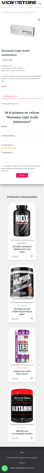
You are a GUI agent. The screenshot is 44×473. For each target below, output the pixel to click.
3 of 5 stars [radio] (9, 148)
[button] (39, 20)
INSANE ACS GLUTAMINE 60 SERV (22, 432)
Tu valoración (7, 152)
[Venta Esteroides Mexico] (20, 3)
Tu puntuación (7, 145)
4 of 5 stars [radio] (12, 148)
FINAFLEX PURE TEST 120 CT (22, 372)
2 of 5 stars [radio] (6, 148)
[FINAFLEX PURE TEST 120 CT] (22, 346)
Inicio (3, 12)
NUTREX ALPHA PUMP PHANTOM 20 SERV (22, 312)
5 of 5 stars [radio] (15, 148)
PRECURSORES (22, 368)
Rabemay (30, 468)
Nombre (4, 126)
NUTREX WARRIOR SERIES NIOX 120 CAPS (22, 249)
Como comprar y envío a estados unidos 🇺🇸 (22, 458)
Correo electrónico (8, 136)
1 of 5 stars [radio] (3, 148)
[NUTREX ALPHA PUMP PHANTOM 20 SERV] (22, 283)
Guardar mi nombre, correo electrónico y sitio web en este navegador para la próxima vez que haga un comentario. (21, 168)
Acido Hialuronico (11, 12)
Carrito (22, 463)
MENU (22, 452)
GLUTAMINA (22, 428)
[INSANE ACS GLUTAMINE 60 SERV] (22, 405)
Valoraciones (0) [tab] (10, 96)
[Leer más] (32, 256)
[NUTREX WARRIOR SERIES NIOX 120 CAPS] (22, 221)
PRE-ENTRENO (22, 243)
